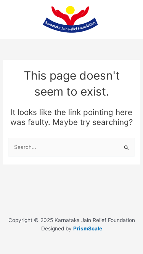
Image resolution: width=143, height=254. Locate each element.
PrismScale (87, 228)
